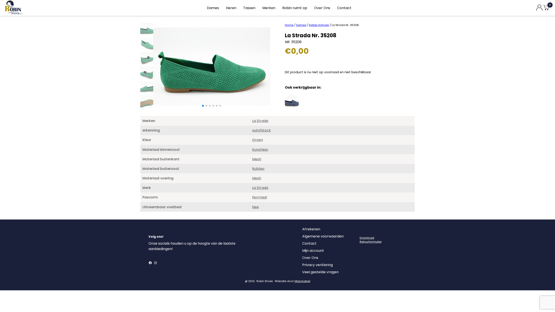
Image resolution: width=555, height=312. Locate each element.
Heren (231, 7)
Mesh (256, 159)
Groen (257, 139)
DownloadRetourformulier (371, 240)
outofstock (261, 130)
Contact (344, 7)
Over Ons (322, 7)
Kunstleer (260, 149)
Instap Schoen (319, 25)
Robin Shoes (264, 281)
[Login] (363, 230)
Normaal (259, 197)
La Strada (260, 120)
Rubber (258, 168)
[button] (203, 106)
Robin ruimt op (294, 7)
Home (289, 25)
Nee (255, 207)
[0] (546, 9)
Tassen (249, 7)
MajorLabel (302, 281)
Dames (213, 7)
